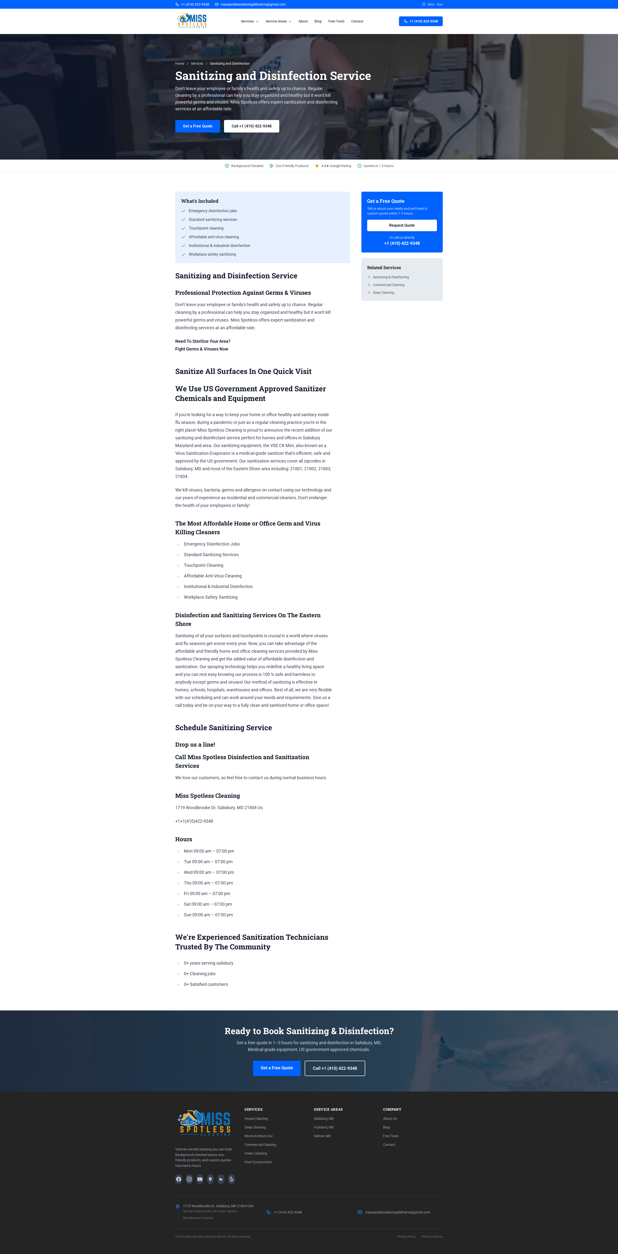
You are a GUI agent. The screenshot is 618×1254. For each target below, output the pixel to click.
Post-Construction (258, 1162)
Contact (357, 21)
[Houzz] (221, 1179)
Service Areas (277, 21)
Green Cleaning (256, 1153)
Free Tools (336, 21)
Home (179, 63)
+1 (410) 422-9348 (195, 4)
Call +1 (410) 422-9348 (252, 126)
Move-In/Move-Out (259, 1136)
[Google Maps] (210, 1179)
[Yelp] (231, 1179)
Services (248, 21)
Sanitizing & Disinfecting (391, 277)
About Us (390, 1119)
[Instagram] (189, 1179)
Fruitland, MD (324, 1127)
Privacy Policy (406, 1236)
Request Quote (402, 225)
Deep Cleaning (383, 292)
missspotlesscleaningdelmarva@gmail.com (253, 4)
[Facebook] (178, 1179)
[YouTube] (200, 1179)
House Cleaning (256, 1119)
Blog (318, 21)
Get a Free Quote (197, 126)
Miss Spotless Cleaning (198, 1218)
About (303, 21)
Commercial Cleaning (389, 285)
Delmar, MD (322, 1136)
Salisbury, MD (324, 1119)
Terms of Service (432, 1236)
